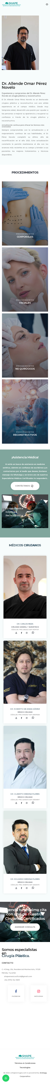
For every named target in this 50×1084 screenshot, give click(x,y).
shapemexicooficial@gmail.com (18, 976)
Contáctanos (23, 486)
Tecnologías (25, 1067)
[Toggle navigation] (47, 4)
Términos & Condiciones (25, 1063)
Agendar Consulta (25, 927)
